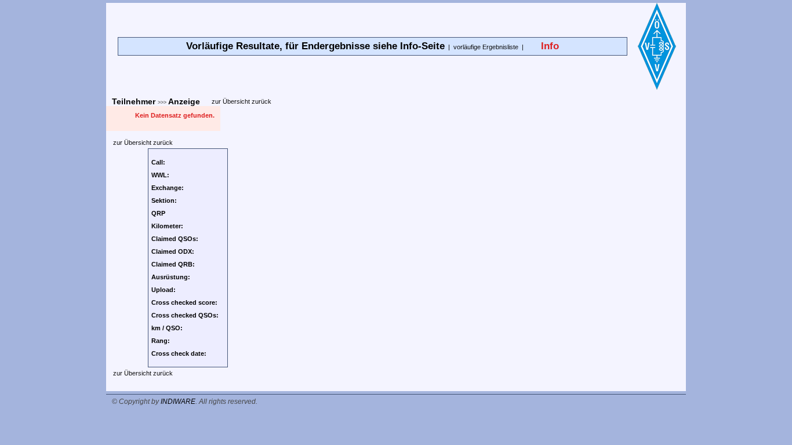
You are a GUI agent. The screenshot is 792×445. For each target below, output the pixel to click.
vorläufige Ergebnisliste (485, 46)
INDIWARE (178, 401)
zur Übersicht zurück (241, 101)
